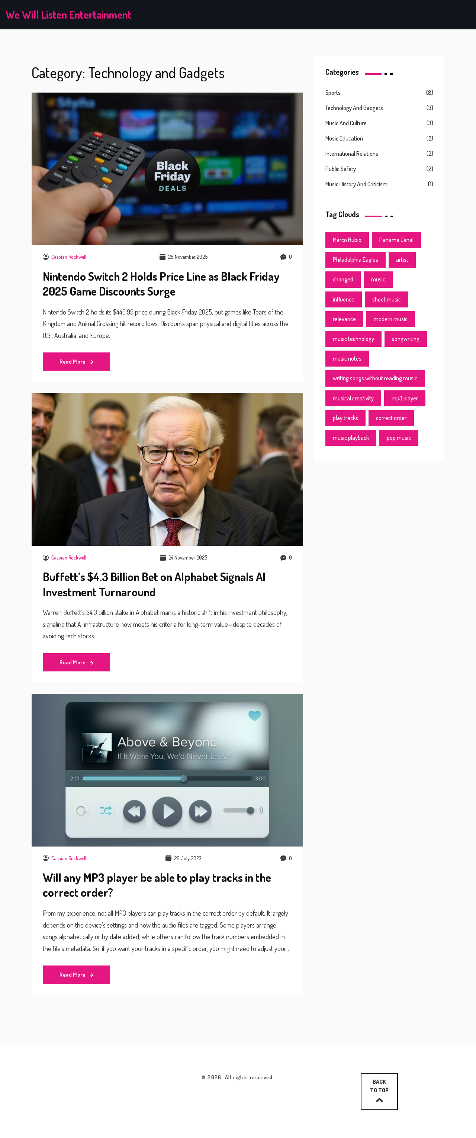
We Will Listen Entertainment (68, 14)
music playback (351, 437)
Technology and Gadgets (354, 108)
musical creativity (353, 398)
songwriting (405, 338)
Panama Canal (396, 240)
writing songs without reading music (375, 378)
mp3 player (405, 398)
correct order (391, 418)
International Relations (351, 154)
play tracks (345, 418)
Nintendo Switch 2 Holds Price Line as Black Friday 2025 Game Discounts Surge (161, 284)
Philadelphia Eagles (355, 259)
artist (402, 259)
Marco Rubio (347, 240)
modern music (391, 319)
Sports (333, 93)
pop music (399, 437)
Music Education (344, 138)
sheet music (386, 299)
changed (343, 279)
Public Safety (340, 169)
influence (343, 299)
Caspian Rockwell (68, 257)
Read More (73, 361)
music (378, 279)
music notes (347, 358)
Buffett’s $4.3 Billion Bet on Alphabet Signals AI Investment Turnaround (154, 584)
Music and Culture (346, 123)
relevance (344, 319)
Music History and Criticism (356, 184)
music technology (353, 338)
